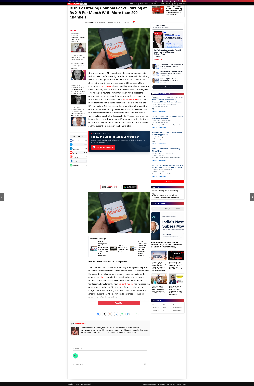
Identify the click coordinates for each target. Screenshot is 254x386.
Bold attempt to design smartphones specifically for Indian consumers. (78, 91)
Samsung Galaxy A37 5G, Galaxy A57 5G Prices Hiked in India (167, 117)
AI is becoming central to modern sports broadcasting (78, 39)
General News (177, 311)
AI (136, 4)
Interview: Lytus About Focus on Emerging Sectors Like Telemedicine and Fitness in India (158, 289)
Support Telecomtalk (76, 1)
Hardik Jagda (75, 33)
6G (153, 304)
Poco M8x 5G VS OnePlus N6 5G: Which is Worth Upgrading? (167, 133)
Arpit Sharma (91, 22)
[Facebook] (98, 314)
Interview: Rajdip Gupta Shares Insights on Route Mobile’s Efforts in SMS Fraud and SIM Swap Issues (175, 290)
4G (174, 304)
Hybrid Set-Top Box (131, 99)
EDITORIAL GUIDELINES (158, 384)
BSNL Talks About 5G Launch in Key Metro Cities (166, 150)
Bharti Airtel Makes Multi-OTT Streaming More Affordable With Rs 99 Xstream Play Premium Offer (173, 10)
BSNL (164, 307)
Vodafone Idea (177, 307)
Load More (168, 181)
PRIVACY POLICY (181, 384)
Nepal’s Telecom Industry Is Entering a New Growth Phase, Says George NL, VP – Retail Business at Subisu (159, 266)
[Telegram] (128, 314)
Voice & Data (144, 4)
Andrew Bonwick (77, 55)
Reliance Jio (155, 311)
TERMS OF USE (170, 384)
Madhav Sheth (76, 85)
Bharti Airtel (155, 307)
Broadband (154, 4)
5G (164, 304)
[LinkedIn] (116, 314)
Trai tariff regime (125, 284)
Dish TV (103, 277)
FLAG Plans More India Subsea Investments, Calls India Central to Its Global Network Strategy (166, 244)
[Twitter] (104, 314)
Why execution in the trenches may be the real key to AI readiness (78, 113)
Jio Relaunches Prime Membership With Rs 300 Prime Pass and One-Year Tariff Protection (167, 166)
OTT (175, 4)
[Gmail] (110, 314)
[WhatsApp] (122, 314)
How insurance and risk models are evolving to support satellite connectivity (77, 66)
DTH (162, 4)
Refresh (155, 97)
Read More (119, 303)
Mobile (168, 4)
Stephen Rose (75, 107)
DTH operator (107, 86)
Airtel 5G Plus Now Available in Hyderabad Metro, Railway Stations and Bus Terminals (166, 101)
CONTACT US (183, 4)
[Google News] (137, 314)
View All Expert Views (167, 87)
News (131, 4)
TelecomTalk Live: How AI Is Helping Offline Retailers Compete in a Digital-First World (175, 265)
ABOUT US (146, 384)
